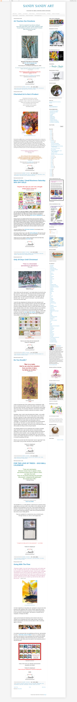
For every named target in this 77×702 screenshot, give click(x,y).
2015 (51, 138)
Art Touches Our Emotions (24, 21)
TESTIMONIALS (52, 118)
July (51, 159)
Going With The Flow (22, 564)
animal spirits (52, 278)
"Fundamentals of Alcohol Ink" (54, 337)
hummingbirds (52, 270)
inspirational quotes (53, 284)
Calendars (34, 684)
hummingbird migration (53, 316)
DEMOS (51, 115)
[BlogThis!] (34, 86)
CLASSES (51, 114)
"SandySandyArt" (26, 684)
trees (51, 275)
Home (30, 687)
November (52, 142)
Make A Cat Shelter (29, 15)
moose (37, 684)
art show (51, 300)
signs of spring (52, 317)
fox (50, 322)
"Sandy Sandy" (21, 684)
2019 (51, 133)
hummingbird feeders (53, 340)
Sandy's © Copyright (55, 13)
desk (25, 312)
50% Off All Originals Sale (30, 63)
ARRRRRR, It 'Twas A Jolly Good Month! (57, 154)
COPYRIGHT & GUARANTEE (54, 122)
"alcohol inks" (26, 683)
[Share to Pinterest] (37, 86)
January (52, 167)
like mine (28, 238)
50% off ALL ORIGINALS (36, 215)
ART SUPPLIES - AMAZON (54, 110)
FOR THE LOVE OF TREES (25, 634)
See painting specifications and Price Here (30, 135)
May (51, 162)
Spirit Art (51, 332)
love (50, 297)
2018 (51, 134)
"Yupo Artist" (52, 307)
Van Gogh (51, 336)
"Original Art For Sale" (34, 174)
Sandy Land (52, 308)
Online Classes (32, 13)
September (53, 157)
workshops (51, 299)
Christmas (51, 298)
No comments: (28, 86)
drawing (51, 282)
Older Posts (44, 687)
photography (52, 276)
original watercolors (53, 268)
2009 (51, 174)
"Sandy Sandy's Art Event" (23, 175)
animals (51, 277)
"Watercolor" (52, 289)
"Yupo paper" (30, 684)
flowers (51, 281)
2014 (51, 139)
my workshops (52, 301)
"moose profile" (34, 683)
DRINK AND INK (52, 117)
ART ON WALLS (52, 113)
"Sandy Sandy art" (39, 174)
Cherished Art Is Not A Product (26, 94)
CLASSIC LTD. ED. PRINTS (54, 121)
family (51, 314)
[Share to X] (35, 86)
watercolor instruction (53, 306)
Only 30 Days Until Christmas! (26, 259)
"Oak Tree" (29, 174)
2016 (51, 137)
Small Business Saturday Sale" (31, 175)
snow (51, 283)
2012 (51, 170)
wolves (51, 330)
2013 (51, 169)
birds (51, 292)
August (52, 158)
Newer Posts (16, 687)
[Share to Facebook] (36, 86)
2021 (51, 130)
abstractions (52, 291)
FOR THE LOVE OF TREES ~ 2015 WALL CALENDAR (56, 151)
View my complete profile (53, 364)
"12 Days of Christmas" (53, 320)
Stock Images (15, 15)
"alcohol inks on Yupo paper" (20, 683)
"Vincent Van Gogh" (53, 339)
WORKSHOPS (52, 116)
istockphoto (52, 305)
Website (19, 13)
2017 (51, 135)
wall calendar (32, 312)
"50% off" (17, 174)
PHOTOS (51, 290)
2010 (51, 173)
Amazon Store (21, 15)
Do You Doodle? (20, 360)
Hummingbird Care (38, 15)
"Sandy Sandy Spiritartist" (35, 558)
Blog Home (15, 13)
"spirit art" (51, 273)
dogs (51, 313)
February (52, 166)
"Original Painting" (39, 683)
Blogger (45, 694)
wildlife (51, 312)
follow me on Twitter (60, 439)
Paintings (48, 13)
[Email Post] (31, 86)
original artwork (52, 309)
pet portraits (52, 329)
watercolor (51, 266)
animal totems (52, 328)
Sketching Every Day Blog (40, 13)
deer (50, 321)
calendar (23, 559)
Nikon (51, 324)
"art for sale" (30, 683)
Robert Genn (52, 331)
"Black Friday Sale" (24, 174)
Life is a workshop (53, 338)
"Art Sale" (20, 174)
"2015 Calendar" (18, 558)
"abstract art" (52, 274)
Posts (51, 231)
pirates (51, 323)
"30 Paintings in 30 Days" (54, 269)
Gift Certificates (34, 233)
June (52, 161)
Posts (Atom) (20, 688)
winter (51, 293)
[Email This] (33, 86)
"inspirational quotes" (24, 558)
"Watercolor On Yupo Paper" (18, 559)
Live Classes (25, 13)
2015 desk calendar (29, 229)
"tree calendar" (42, 558)
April (52, 163)
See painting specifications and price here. (30, 59)
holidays (51, 315)
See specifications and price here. (30, 605)
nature (39, 684)
